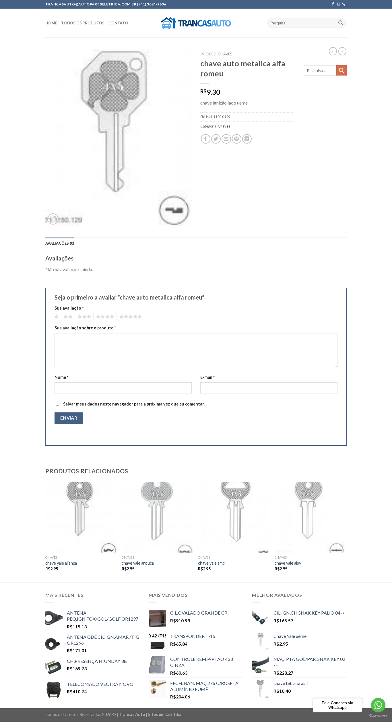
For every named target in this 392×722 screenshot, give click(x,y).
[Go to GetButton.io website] (378, 716)
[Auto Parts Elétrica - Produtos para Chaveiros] (196, 23)
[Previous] (45, 531)
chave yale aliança (61, 563)
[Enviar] (341, 23)
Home (51, 23)
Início (206, 54)
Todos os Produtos (82, 23)
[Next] (345, 531)
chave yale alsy (288, 563)
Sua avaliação (69, 308)
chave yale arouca (138, 563)
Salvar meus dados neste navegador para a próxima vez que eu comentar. (134, 403)
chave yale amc (211, 563)
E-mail (207, 377)
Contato (118, 23)
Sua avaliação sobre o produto (85, 327)
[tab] (59, 243)
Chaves (225, 54)
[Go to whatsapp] (378, 705)
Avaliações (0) (59, 243)
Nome (61, 377)
